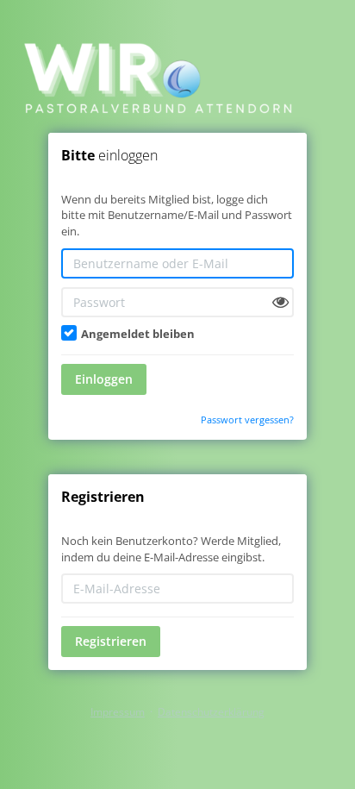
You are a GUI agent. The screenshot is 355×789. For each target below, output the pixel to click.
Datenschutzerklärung (211, 711)
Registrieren (110, 641)
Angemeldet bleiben (136, 333)
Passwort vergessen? (247, 419)
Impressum (117, 711)
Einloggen (104, 379)
